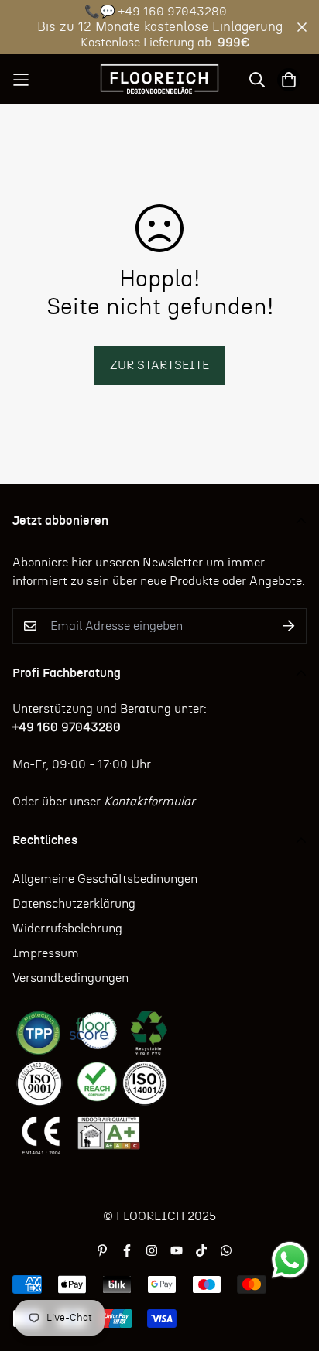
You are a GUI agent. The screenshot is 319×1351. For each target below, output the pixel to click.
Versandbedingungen (70, 978)
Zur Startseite (159, 365)
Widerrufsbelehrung (67, 928)
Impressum (45, 953)
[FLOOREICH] (159, 79)
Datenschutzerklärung (73, 904)
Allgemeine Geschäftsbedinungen (104, 879)
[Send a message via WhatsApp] (290, 1260)
